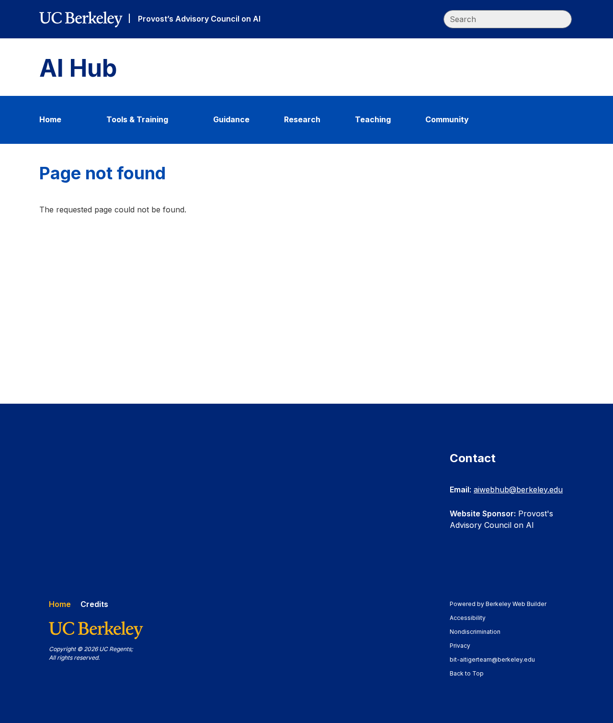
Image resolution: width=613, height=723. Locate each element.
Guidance (231, 119)
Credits (94, 604)
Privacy (464, 645)
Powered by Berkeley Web (498, 603)
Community (447, 119)
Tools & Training (137, 119)
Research (302, 119)
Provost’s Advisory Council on (199, 18)
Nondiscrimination (480, 631)
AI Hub (78, 68)
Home (50, 119)
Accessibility (472, 617)
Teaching (373, 119)
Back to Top (467, 673)
